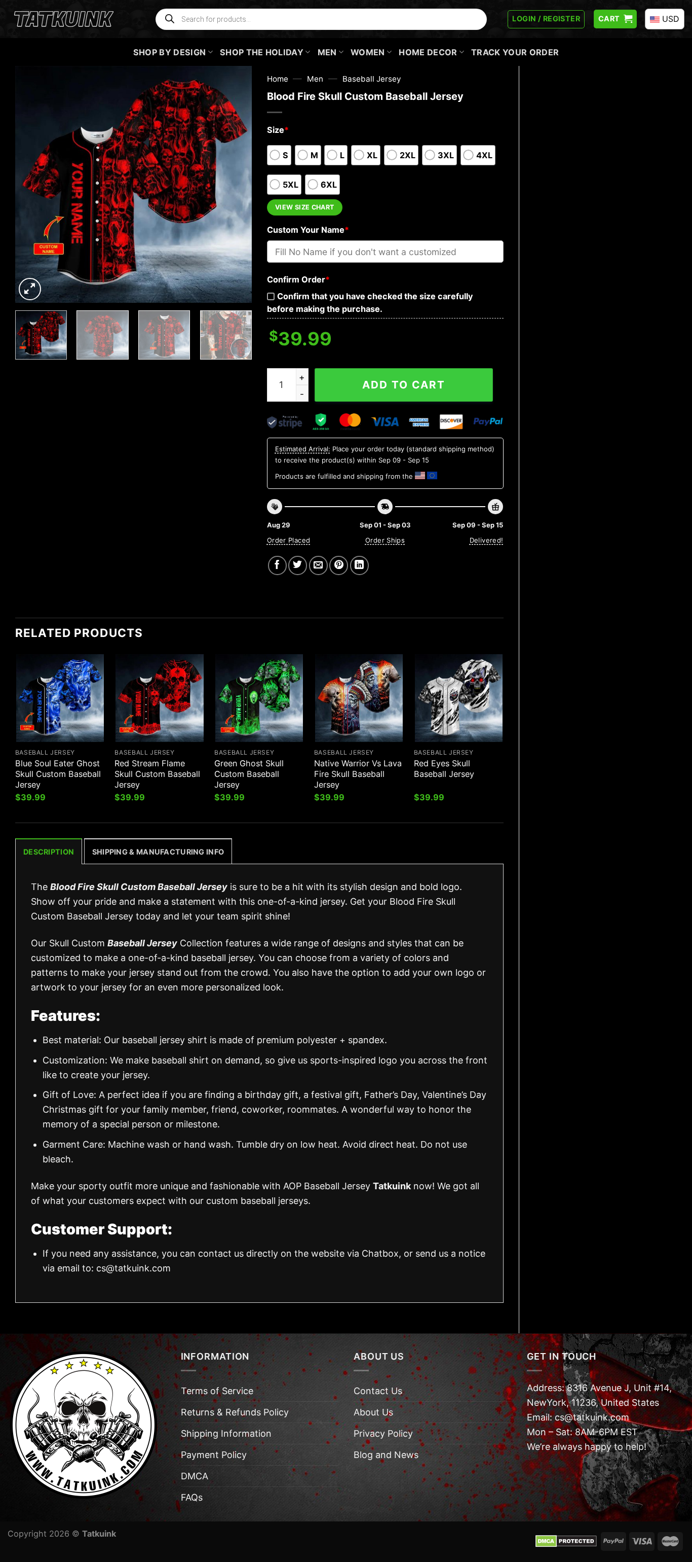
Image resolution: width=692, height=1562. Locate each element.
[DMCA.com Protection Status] (566, 1541)
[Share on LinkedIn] (359, 565)
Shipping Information (226, 1433)
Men (327, 52)
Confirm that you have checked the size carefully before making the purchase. (370, 302)
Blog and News (386, 1454)
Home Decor (428, 52)
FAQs (192, 1497)
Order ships (385, 540)
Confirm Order (298, 279)
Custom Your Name (308, 230)
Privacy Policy (383, 1433)
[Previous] (33, 184)
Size (278, 130)
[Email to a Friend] (318, 565)
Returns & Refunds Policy (235, 1412)
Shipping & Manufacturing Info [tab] (158, 851)
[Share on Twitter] (297, 565)
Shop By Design (169, 52)
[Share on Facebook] (277, 565)
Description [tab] (48, 851)
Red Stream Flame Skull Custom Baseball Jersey (157, 774)
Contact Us (378, 1391)
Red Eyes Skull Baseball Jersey (444, 768)
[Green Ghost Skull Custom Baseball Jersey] (259, 698)
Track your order (515, 52)
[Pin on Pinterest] (338, 565)
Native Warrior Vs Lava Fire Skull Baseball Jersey (358, 774)
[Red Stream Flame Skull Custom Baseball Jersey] (159, 698)
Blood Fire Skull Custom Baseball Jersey (138, 886)
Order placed (289, 540)
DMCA (194, 1476)
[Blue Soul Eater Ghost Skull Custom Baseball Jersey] (60, 698)
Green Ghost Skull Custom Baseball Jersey (249, 774)
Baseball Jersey (371, 79)
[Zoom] (30, 289)
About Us (373, 1412)
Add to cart (403, 384)
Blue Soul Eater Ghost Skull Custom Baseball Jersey (58, 774)
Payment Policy (214, 1454)
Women (368, 52)
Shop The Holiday (261, 52)
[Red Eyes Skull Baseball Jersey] (459, 698)
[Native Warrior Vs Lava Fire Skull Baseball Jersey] (359, 698)
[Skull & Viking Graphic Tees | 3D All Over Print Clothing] (64, 19)
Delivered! (487, 540)
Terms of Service (217, 1391)
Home (277, 79)
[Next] (234, 184)
